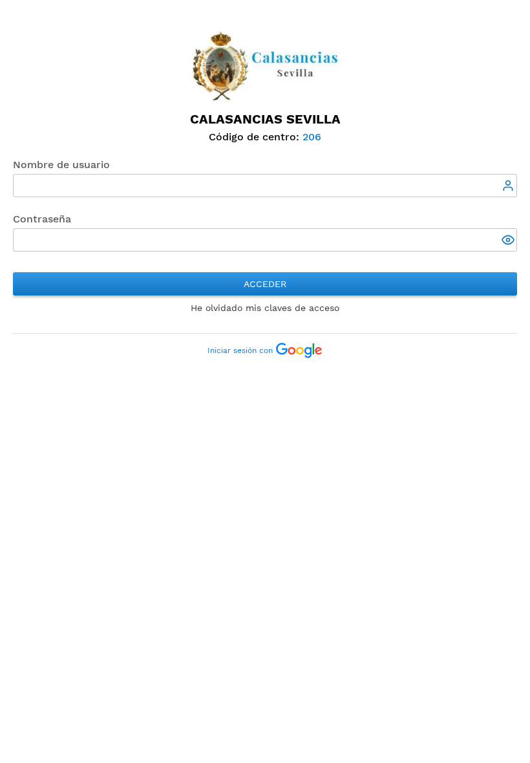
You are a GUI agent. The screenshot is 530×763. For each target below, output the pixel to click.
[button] (509, 241)
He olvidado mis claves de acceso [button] (265, 308)
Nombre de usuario (61, 164)
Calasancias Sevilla (265, 119)
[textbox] (265, 185)
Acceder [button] (265, 284)
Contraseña (42, 219)
